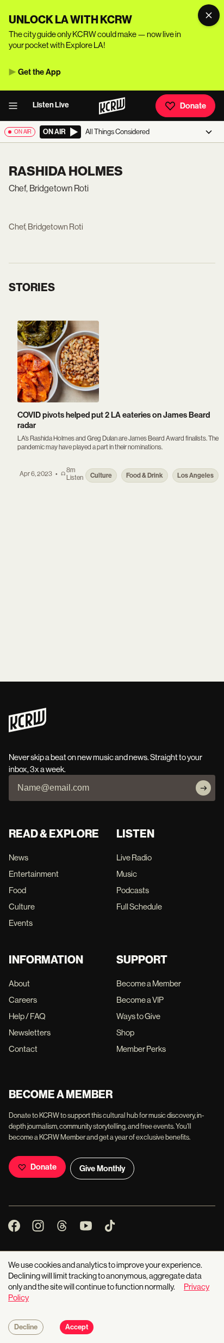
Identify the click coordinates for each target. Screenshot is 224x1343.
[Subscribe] (203, 788)
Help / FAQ (27, 1016)
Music (126, 873)
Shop (125, 1032)
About (19, 983)
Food (17, 890)
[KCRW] (27, 729)
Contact (23, 1048)
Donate (193, 106)
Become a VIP (140, 999)
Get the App (39, 72)
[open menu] (16, 106)
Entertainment (34, 873)
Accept (76, 1327)
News (18, 857)
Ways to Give (138, 1016)
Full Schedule (139, 906)
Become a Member (148, 983)
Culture (22, 906)
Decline (26, 1327)
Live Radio (134, 857)
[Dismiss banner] (209, 15)
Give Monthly (102, 1168)
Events (21, 923)
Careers (23, 999)
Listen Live (51, 105)
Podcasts (132, 890)
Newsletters (30, 1032)
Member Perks (141, 1048)
